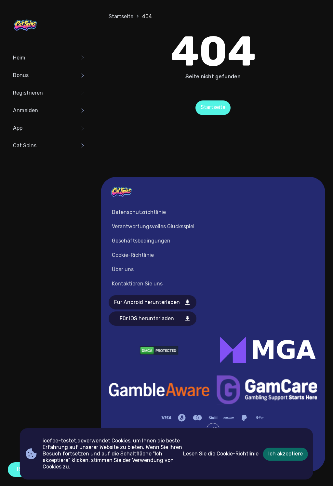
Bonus (21, 75)
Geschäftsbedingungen (141, 241)
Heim (19, 58)
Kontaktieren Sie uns (137, 284)
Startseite (121, 16)
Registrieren (28, 93)
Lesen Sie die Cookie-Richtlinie (221, 454)
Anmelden (25, 110)
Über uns (123, 269)
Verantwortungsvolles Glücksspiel (153, 226)
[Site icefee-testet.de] (25, 26)
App (17, 128)
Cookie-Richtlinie (133, 255)
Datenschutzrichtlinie (139, 212)
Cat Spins (24, 145)
